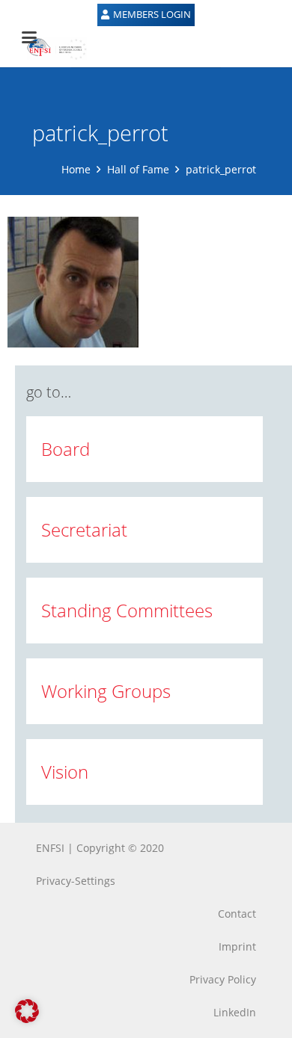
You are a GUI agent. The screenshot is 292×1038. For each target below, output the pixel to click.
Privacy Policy (222, 979)
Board (65, 448)
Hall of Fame (138, 169)
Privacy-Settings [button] (75, 881)
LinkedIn (234, 1012)
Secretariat (84, 529)
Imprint (237, 946)
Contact (237, 913)
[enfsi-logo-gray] (49, 48)
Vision (64, 771)
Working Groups (106, 691)
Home (76, 169)
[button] (27, 1011)
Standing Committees (127, 610)
